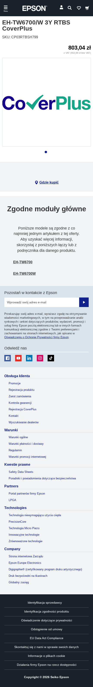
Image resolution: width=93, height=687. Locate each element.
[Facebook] (7, 358)
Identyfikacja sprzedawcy (45, 602)
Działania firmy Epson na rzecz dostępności (46, 664)
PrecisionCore (17, 521)
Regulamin (15, 450)
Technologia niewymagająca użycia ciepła (35, 515)
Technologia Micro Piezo (24, 528)
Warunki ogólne (18, 437)
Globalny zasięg (19, 582)
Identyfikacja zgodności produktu (46, 611)
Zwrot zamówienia (20, 396)
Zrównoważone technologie (25, 541)
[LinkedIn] (29, 358)
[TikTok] (51, 358)
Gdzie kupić (49, 182)
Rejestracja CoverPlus (23, 409)
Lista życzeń (79, 9)
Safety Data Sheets (21, 472)
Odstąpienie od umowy (46, 629)
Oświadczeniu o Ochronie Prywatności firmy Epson (36, 337)
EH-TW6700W (24, 273)
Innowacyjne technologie (24, 534)
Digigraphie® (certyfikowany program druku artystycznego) (45, 569)
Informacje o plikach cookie (46, 656)
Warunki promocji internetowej (27, 456)
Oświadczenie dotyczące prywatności (46, 620)
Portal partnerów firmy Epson (27, 493)
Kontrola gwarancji (20, 402)
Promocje (15, 383)
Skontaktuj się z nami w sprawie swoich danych (46, 647)
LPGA (12, 500)
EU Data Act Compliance (46, 638)
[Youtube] (18, 358)
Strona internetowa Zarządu (26, 556)
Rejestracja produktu (21, 389)
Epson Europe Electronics (25, 562)
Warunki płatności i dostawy (26, 443)
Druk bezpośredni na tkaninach (28, 575)
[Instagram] (40, 358)
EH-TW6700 (22, 262)
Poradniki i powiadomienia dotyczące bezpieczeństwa (42, 478)
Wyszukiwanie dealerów (23, 422)
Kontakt (13, 415)
